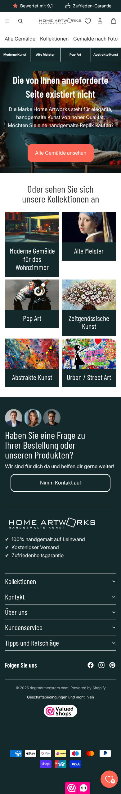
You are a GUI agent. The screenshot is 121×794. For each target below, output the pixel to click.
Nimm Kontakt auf (60, 483)
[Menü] (7, 21)
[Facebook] (90, 665)
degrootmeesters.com (49, 687)
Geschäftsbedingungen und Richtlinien (60, 697)
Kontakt (15, 596)
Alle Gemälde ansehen (60, 153)
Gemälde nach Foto (95, 39)
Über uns (16, 611)
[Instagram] (101, 665)
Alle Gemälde (20, 39)
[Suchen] (20, 21)
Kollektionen (54, 39)
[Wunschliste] (88, 21)
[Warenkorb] (113, 21)
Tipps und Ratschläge (32, 642)
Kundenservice (24, 627)
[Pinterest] (112, 665)
